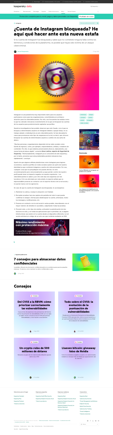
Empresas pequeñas (41, 392)
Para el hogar (37, 1)
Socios (29, 426)
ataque (91, 114)
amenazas (83, 114)
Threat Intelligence (85, 411)
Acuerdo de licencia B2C (65, 420)
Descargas (36, 11)
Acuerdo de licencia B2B (20, 422)
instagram (18, 23)
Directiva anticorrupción (54, 420)
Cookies (27, 422)
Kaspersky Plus (17, 398)
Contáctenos (16, 426)
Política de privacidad (43, 420)
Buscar (97, 23)
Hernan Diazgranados (23, 51)
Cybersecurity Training (85, 408)
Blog (62, 11)
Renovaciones (27, 11)
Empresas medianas (63, 392)
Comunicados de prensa (48, 426)
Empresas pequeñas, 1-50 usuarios (52, 1)
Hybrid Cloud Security (85, 406)
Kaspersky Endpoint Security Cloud (45, 398)
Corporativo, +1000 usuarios (91, 1)
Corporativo (83, 392)
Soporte (44, 11)
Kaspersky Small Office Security (44, 396)
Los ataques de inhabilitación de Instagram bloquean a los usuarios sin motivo (89, 190)
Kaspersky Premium (19, 401)
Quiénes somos (23, 426)
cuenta (90, 117)
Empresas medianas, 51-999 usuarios (72, 1)
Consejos (35, 296)
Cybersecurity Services (85, 398)
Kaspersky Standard (19, 396)
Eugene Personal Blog (23, 429)
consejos (82, 117)
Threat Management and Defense (88, 401)
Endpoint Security (84, 403)
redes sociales (84, 123)
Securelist (16, 429)
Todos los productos (41, 401)
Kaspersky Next (62, 396)
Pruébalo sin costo (86, 17)
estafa (82, 120)
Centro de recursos (53, 11)
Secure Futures (72, 11)
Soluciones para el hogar (21, 392)
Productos (16, 11)
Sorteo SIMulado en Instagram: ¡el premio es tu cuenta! (88, 170)
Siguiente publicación (21, 254)
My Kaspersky (94, 6)
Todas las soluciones (19, 403)
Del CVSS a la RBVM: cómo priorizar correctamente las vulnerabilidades (34, 305)
